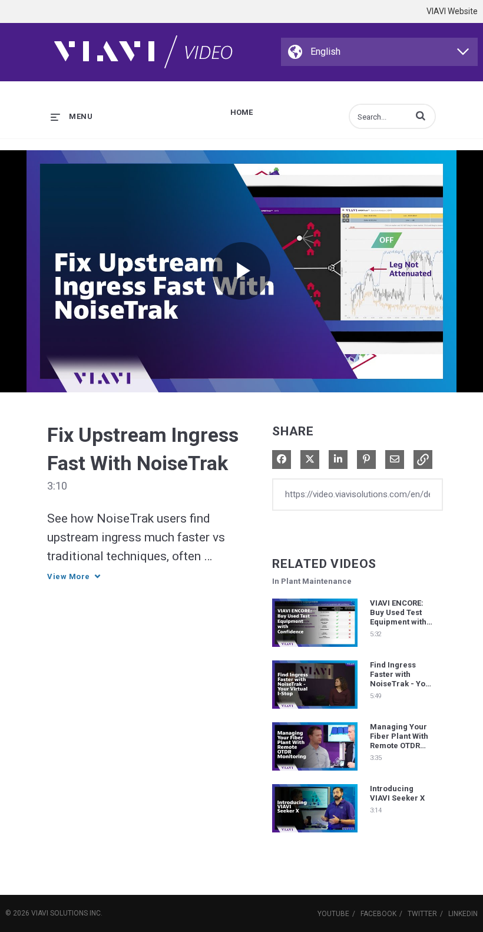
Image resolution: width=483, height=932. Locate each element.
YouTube (333, 914)
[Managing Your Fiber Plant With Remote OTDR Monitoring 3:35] (315, 773)
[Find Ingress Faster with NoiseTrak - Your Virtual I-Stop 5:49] (315, 711)
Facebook (378, 914)
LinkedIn (463, 914)
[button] (420, 115)
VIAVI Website (452, 11)
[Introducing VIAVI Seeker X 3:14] (315, 835)
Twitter (422, 914)
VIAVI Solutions (59, 913)
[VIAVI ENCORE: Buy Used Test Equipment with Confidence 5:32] (315, 650)
